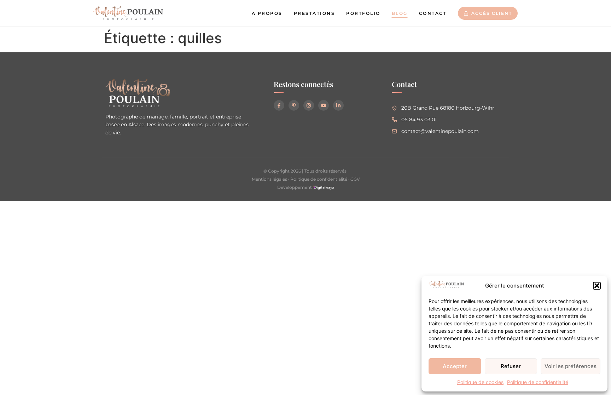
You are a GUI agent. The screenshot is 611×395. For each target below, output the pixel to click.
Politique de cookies (480, 382)
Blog (400, 13)
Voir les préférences (571, 366)
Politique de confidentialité (537, 382)
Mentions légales (269, 179)
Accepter (455, 366)
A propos (267, 13)
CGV (355, 179)
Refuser (511, 366)
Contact (433, 13)
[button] (596, 285)
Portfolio (363, 13)
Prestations (314, 13)
